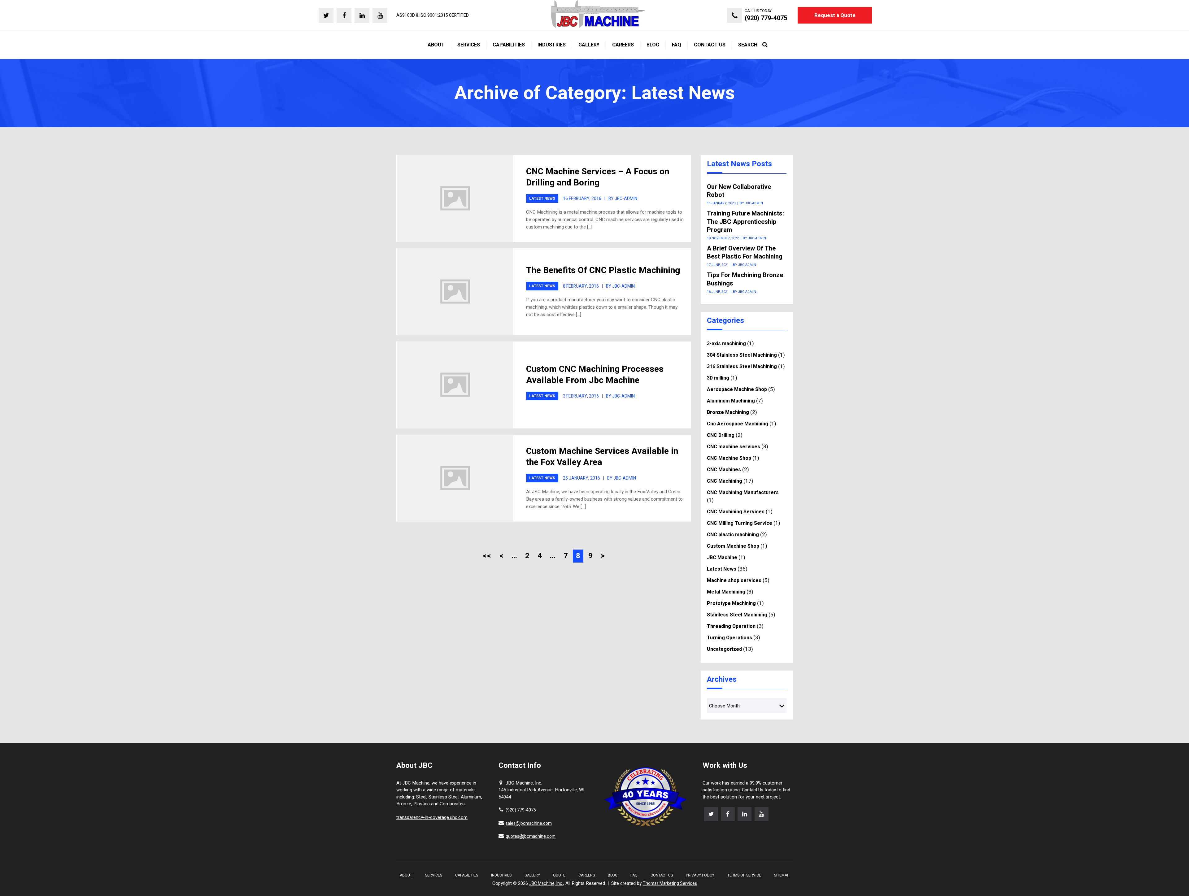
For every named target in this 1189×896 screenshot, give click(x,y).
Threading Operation (731, 626)
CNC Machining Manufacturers (743, 492)
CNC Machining (724, 481)
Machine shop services (734, 580)
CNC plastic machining (733, 534)
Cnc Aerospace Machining (737, 424)
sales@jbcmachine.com (529, 823)
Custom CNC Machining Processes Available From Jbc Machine (595, 375)
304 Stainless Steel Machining (742, 355)
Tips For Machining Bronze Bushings (745, 279)
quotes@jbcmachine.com (530, 836)
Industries (501, 875)
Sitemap (781, 875)
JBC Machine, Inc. (546, 883)
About (406, 875)
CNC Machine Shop (729, 458)
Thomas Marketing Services (670, 883)
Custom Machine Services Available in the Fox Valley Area (602, 457)
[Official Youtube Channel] (379, 15)
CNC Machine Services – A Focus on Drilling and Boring (597, 177)
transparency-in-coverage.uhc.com (432, 817)
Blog (612, 875)
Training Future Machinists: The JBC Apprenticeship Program (745, 222)
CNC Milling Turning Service (739, 523)
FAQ (634, 875)
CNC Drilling (720, 435)
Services (433, 875)
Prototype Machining (731, 603)
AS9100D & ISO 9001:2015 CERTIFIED (432, 15)
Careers (586, 875)
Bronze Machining (728, 412)
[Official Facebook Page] (344, 15)
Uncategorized (724, 649)
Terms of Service (744, 875)
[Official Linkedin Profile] (362, 15)
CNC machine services (733, 446)
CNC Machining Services (735, 511)
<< (486, 555)
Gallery (532, 875)
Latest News (542, 198)
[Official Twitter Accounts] (326, 15)
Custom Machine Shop (733, 546)
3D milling (718, 378)
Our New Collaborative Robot (739, 191)
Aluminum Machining (731, 401)
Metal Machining (726, 592)
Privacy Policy (700, 875)
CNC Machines (724, 469)
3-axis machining (726, 343)
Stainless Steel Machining (737, 615)
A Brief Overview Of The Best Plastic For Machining (744, 253)
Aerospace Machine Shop (737, 389)
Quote (559, 875)
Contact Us (752, 790)
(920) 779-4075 (521, 810)
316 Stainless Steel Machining (742, 366)
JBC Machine (722, 557)
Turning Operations (729, 638)
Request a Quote (835, 15)
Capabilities (466, 875)
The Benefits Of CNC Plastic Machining (603, 270)
